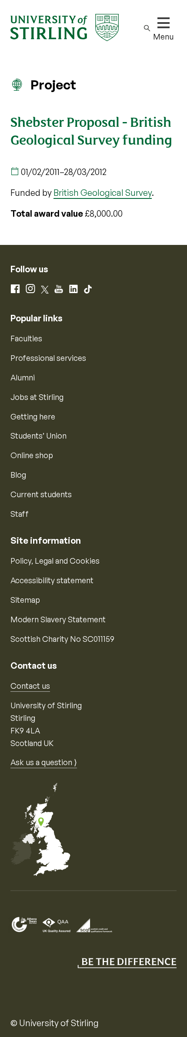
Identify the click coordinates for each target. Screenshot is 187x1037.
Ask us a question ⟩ (43, 762)
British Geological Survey (102, 192)
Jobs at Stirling (36, 397)
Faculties (26, 338)
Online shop (31, 455)
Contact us (30, 685)
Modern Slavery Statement (58, 619)
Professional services (48, 358)
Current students (41, 494)
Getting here (32, 416)
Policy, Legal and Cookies (55, 560)
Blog (18, 474)
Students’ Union (38, 435)
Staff (19, 513)
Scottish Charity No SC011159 (62, 639)
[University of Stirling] (64, 26)
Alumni (22, 377)
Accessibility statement (52, 580)
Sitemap (25, 599)
